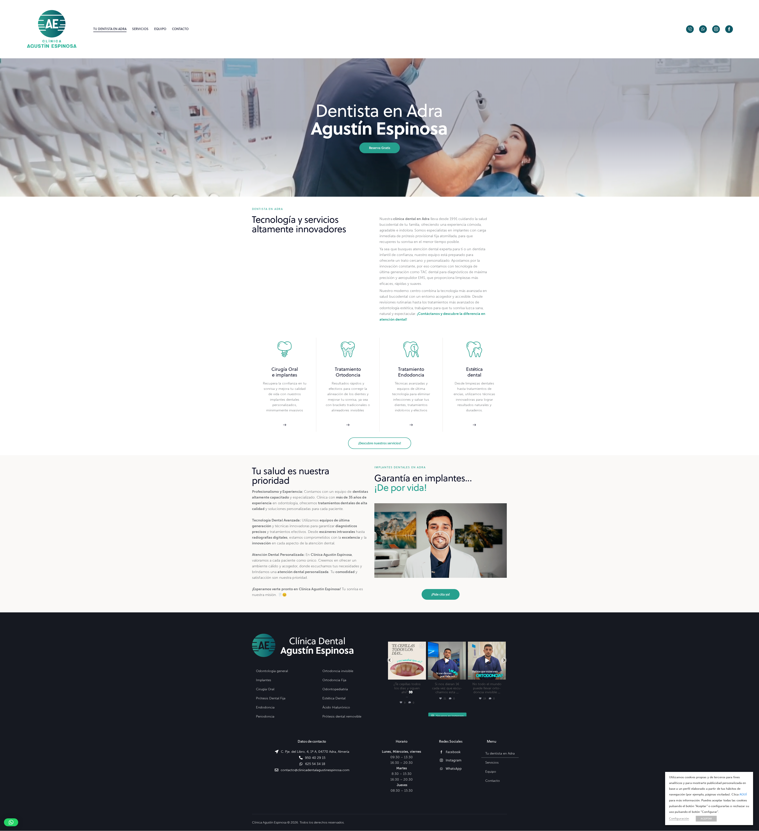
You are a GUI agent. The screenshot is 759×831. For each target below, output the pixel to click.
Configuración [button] (679, 818)
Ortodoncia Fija (334, 680)
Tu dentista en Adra (500, 753)
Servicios (492, 762)
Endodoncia (411, 375)
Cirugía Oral (284, 369)
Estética (474, 369)
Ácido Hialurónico (336, 707)
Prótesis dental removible (341, 716)
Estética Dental (334, 698)
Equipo (490, 771)
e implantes (284, 375)
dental (474, 375)
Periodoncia (265, 716)
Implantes (263, 680)
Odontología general (272, 671)
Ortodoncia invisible (337, 671)
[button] (440, 540)
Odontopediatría (335, 689)
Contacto (492, 781)
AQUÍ (743, 794)
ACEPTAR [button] (706, 818)
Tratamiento (348, 369)
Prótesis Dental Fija (270, 698)
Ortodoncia (348, 375)
